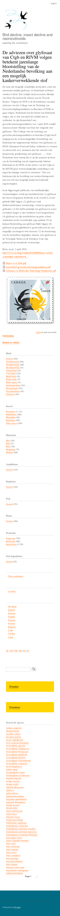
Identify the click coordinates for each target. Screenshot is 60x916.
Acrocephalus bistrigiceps (17, 751)
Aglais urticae (12, 793)
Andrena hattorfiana (14, 873)
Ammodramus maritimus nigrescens (21, 831)
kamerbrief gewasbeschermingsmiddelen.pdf (28, 267)
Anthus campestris (14, 728)
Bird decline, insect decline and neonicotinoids (27, 36)
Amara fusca (11, 814)
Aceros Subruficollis (14, 739)
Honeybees (10, 411)
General (9, 358)
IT (28, 650)
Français (12, 620)
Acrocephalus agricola (15, 745)
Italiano (11, 623)
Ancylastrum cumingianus (17, 870)
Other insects (11, 423)
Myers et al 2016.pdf (16, 263)
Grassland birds (12, 391)
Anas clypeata (12, 849)
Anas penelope (12, 858)
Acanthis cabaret (13, 734)
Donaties (14, 686)
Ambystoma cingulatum (16, 822)
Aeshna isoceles (13, 781)
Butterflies (10, 420)
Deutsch (11, 613)
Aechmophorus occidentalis (18, 775)
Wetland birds (12, 388)
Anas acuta (11, 843)
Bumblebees (11, 414)
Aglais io (10, 790)
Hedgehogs (10, 449)
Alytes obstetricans (14, 811)
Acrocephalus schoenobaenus (18, 760)
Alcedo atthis (12, 808)
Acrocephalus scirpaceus (16, 763)
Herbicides (8, 335)
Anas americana (13, 846)
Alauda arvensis (13, 805)
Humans (9, 452)
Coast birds (11, 373)
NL (7, 650)
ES (24, 650)
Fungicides (10, 538)
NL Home (12, 606)
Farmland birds (12, 361)
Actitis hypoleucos (14, 766)
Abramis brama (12, 731)
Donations (14, 707)
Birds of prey (11, 382)
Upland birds (11, 370)
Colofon (11, 633)
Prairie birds (11, 379)
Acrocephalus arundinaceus (17, 748)
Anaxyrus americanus (15, 867)
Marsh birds (11, 376)
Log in (54, 3)
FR (20, 650)
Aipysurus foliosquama (15, 802)
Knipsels (12, 627)
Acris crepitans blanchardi (17, 742)
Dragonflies (11, 417)
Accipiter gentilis (13, 737)
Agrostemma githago (15, 796)
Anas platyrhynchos (14, 861)
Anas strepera (12, 864)
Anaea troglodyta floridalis (17, 840)
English (11, 610)
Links (10, 630)
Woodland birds (12, 364)
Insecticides (11, 544)
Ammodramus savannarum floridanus (22, 834)
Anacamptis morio (14, 837)
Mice (8, 440)
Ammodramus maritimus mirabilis (21, 828)
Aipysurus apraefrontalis (16, 799)
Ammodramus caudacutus (17, 825)
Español (11, 616)
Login (10, 637)
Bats (8, 446)
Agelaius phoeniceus (15, 787)
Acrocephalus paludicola (16, 754)
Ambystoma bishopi (14, 819)
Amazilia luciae (13, 816)
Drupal (17, 907)
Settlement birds (13, 385)
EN (11, 650)
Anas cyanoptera (13, 855)
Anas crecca (11, 852)
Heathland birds (13, 367)
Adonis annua (12, 769)
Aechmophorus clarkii (15, 772)
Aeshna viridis (12, 784)
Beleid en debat (10, 342)
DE (16, 650)
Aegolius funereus (13, 778)
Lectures (12, 591)
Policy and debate (15, 576)
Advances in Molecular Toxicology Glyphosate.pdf (31, 270)
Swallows (10, 394)
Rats (8, 443)
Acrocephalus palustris (16, 757)
